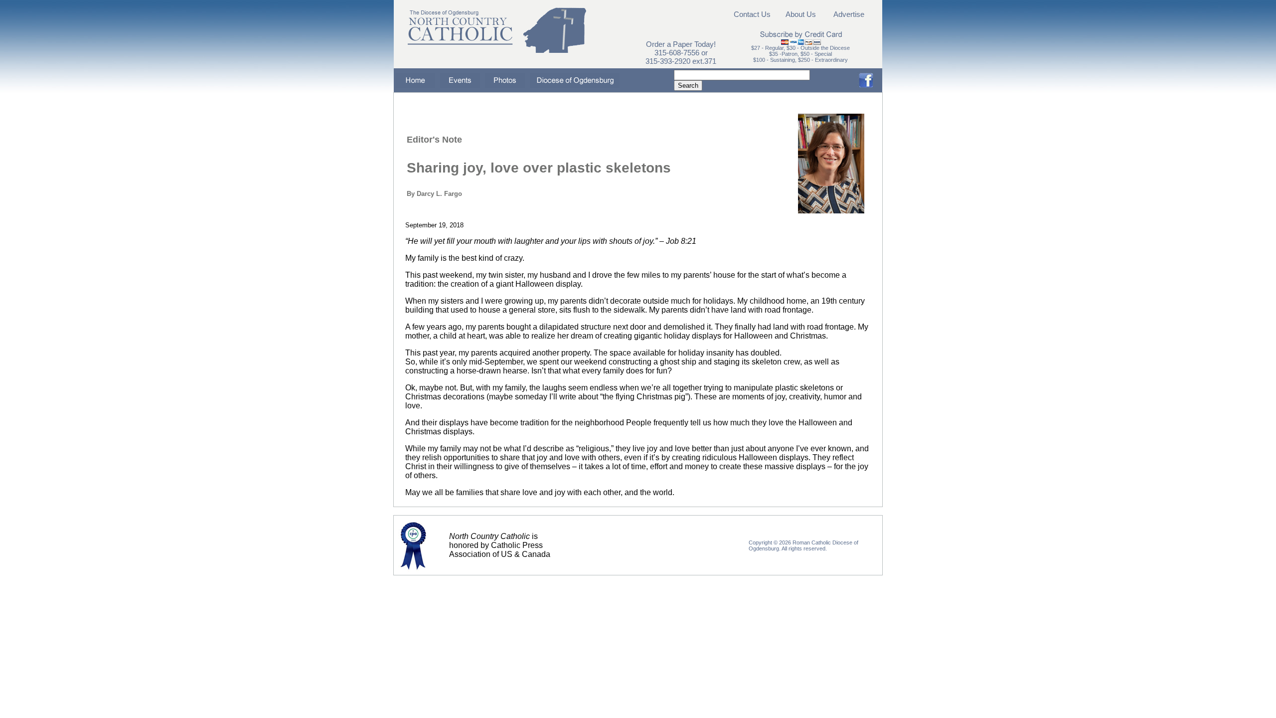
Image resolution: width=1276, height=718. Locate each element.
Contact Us (752, 14)
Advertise (848, 14)
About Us (801, 14)
